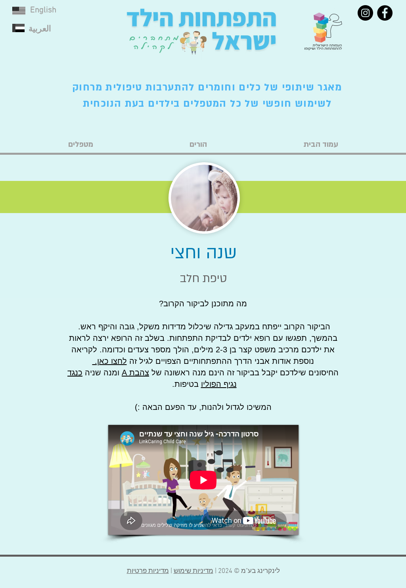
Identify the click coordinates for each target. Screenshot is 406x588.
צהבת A (135, 372)
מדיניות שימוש (193, 571)
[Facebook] (385, 13)
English (43, 10)
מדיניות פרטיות (148, 571)
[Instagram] (365, 13)
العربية (40, 29)
